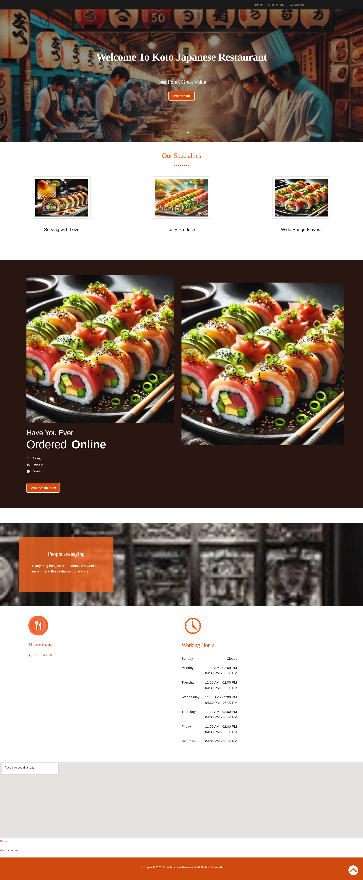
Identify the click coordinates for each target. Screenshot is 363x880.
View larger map (10, 850)
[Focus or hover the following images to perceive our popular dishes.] (62, 200)
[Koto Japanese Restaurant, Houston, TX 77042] (181, 800)
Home (259, 4)
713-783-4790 (43, 654)
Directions (6, 841)
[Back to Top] (353, 870)
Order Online (276, 4)
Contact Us (297, 4)
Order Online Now (43, 487)
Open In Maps (43, 644)
